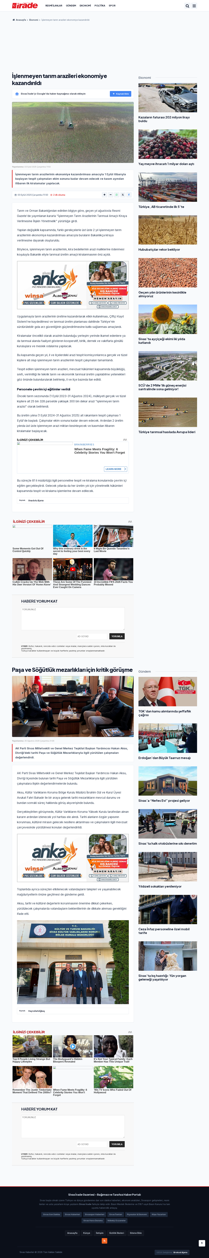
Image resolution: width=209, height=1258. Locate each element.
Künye (86, 1233)
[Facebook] (129, 194)
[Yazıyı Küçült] (110, 194)
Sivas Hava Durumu (93, 1220)
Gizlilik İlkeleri (116, 1233)
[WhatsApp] (116, 194)
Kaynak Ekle (122, 94)
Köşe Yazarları (159, 1214)
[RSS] (104, 1241)
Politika (100, 5)
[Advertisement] (104, 46)
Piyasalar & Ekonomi (137, 1214)
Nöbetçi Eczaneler (117, 1220)
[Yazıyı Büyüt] (104, 194)
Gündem (71, 5)
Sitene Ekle (136, 1233)
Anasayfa (20, 20)
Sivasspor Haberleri (94, 1214)
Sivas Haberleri (72, 1214)
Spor (112, 5)
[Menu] (194, 6)
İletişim (99, 1233)
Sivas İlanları (115, 1214)
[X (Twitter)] (122, 194)
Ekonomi (85, 5)
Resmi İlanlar (53, 5)
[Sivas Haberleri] (25, 5)
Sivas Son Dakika (51, 1214)
